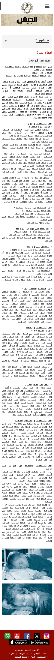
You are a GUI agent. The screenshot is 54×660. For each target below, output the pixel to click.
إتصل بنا (11, 653)
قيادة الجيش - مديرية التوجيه (32, 653)
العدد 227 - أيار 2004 (40, 61)
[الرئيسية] (27, 8)
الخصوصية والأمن (38, 657)
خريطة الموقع (21, 657)
